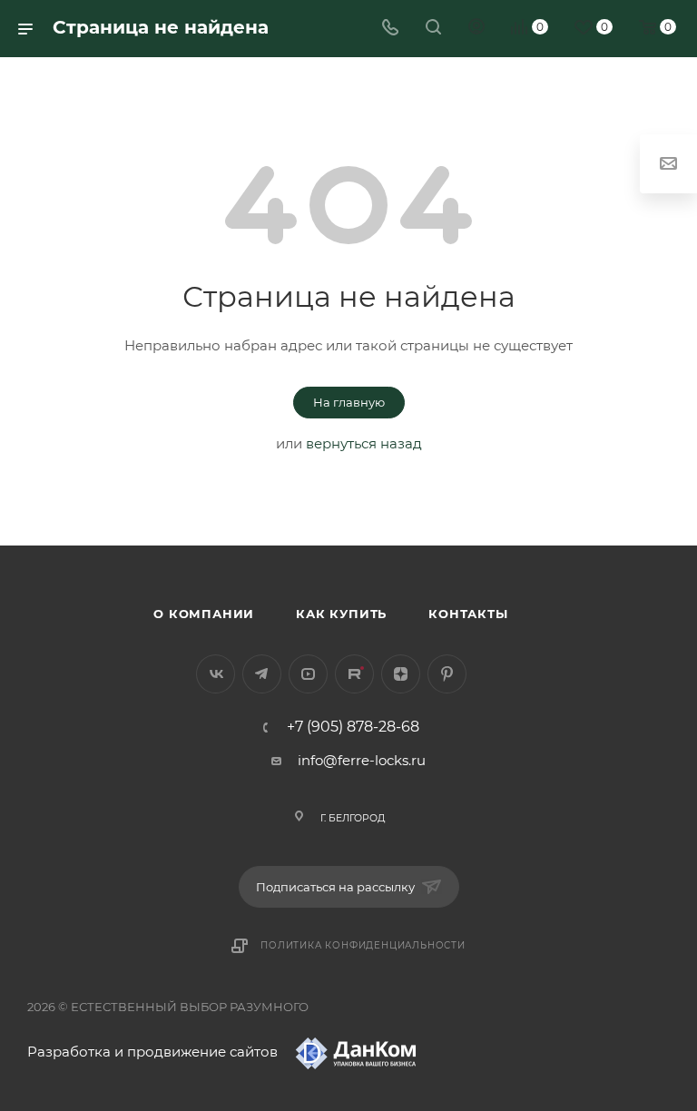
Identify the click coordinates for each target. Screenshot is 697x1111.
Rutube (354, 673)
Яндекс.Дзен (400, 673)
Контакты (467, 613)
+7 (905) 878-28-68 (353, 727)
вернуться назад (364, 443)
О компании (203, 613)
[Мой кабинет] (476, 28)
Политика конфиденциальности (363, 945)
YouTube (308, 673)
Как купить (341, 613)
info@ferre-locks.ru (362, 760)
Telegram (261, 673)
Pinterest (446, 673)
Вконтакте (215, 673)
